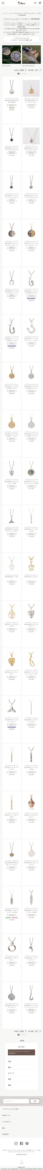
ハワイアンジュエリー (12, 1150)
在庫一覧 (11, 105)
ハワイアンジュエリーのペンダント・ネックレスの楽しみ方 (21, 39)
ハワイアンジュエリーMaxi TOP (11, 13)
